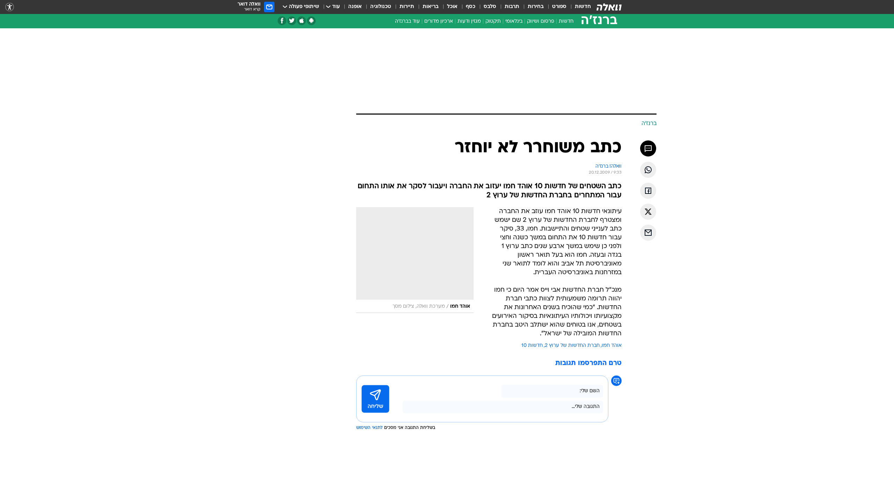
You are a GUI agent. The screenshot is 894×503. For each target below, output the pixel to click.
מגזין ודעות (469, 21)
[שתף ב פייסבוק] (648, 191)
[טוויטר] (291, 20)
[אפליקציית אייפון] (301, 20)
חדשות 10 (532, 345)
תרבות (512, 6)
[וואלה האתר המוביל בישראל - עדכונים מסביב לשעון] (609, 6)
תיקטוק (493, 21)
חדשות (583, 6)
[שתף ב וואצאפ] (648, 170)
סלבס (490, 6)
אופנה (355, 6)
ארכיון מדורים (438, 21)
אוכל (452, 6)
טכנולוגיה (380, 6)
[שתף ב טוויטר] (648, 212)
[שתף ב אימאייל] (648, 233)
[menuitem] (578, 7)
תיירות (407, 6)
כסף (470, 6)
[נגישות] (9, 7)
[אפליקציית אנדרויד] (311, 20)
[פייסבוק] (282, 20)
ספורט (559, 6)
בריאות (431, 6)
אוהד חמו (612, 345)
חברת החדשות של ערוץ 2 (572, 345)
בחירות (536, 6)
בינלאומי (513, 21)
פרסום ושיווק (540, 21)
